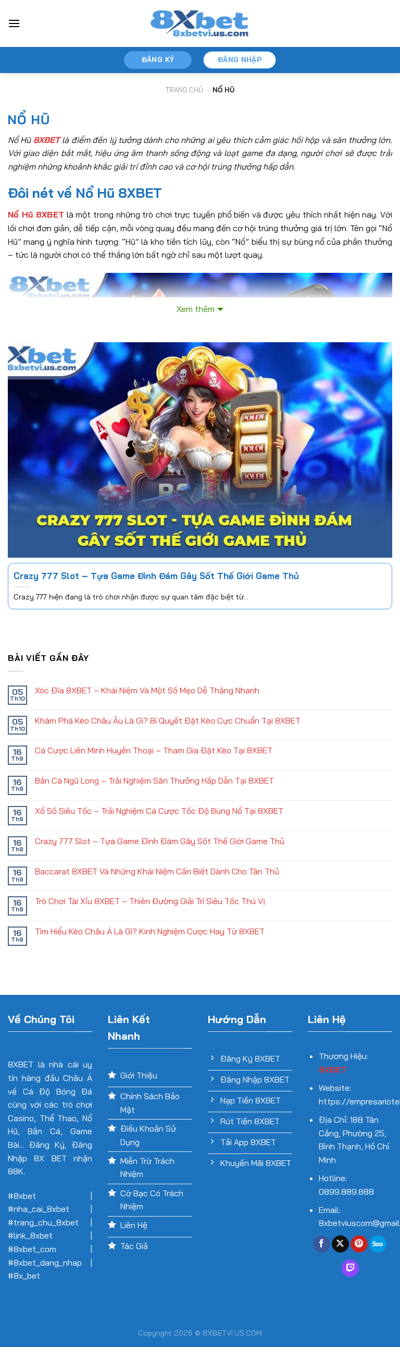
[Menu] (14, 23)
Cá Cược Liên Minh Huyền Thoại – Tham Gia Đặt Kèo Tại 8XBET (153, 750)
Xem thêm (196, 309)
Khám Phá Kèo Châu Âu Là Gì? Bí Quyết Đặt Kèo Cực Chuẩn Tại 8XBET (168, 721)
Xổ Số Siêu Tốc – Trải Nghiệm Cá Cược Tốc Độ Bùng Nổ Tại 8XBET (159, 811)
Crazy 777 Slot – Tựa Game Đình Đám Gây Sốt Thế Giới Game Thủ (156, 575)
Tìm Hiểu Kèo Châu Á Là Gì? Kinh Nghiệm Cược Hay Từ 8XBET (150, 931)
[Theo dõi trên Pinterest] (359, 1244)
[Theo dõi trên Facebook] (321, 1244)
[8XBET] (200, 23)
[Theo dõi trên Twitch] (350, 1268)
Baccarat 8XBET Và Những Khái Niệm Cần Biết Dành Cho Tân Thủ (157, 871)
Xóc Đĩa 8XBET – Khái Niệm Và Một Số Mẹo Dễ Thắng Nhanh (147, 690)
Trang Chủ (184, 90)
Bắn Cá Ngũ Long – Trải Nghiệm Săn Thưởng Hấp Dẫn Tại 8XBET (154, 781)
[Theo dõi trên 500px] (377, 1244)
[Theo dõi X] (340, 1244)
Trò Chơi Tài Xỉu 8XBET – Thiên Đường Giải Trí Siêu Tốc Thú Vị (150, 901)
